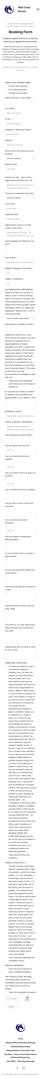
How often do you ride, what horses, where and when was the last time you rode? (20, 628)
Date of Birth (10, 258)
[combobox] (20, 158)
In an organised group (18, 89)
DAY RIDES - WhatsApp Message (20, 1061)
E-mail (7, 119)
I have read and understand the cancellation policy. (21, 959)
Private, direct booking (18, 86)
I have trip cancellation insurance (22, 992)
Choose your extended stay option (19, 193)
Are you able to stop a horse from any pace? (19, 504)
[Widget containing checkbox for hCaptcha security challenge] (18, 998)
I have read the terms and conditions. (19, 856)
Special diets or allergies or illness (19, 324)
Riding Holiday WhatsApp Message (20, 1043)
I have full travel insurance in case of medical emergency (20, 970)
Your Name (9, 108)
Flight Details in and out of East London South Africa (18, 226)
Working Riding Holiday (20, 1046)
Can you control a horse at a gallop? (20, 489)
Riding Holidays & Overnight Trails (20, 1050)
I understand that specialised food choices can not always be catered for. (22, 384)
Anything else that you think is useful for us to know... (20, 648)
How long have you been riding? (18, 435)
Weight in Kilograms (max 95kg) (18, 268)
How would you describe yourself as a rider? (20, 588)
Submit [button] (11, 1007)
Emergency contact (13, 411)
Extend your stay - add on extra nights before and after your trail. (19, 178)
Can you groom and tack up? (17, 445)
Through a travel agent (18, 93)
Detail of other (11, 164)
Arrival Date (10, 204)
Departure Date (11, 214)
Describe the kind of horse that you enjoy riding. (19, 607)
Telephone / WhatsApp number (18, 129)
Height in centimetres (14, 279)
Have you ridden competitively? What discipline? (18, 538)
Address (8, 140)
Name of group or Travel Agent (18, 98)
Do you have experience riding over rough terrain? (20, 571)
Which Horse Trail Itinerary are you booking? (19, 152)
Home (20, 1039)
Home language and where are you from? (19, 242)
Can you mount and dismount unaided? (17, 457)
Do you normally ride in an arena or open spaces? (19, 554)
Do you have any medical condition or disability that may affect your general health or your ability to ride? (20, 394)
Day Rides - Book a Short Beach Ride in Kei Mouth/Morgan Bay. (20, 1055)
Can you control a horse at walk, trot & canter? (20, 474)
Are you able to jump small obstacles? (16, 521)
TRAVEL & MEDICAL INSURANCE (18, 422)
